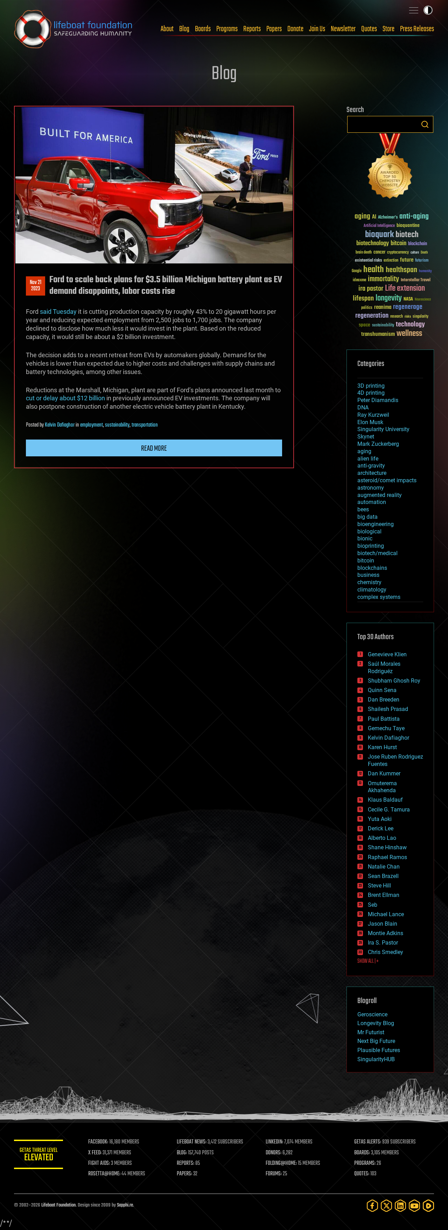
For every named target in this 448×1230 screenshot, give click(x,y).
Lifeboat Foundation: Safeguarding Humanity (73, 29)
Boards (203, 29)
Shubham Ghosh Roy (394, 680)
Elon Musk (370, 422)
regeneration (371, 316)
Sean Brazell (383, 876)
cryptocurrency (398, 252)
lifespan (363, 299)
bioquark (379, 235)
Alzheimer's (388, 217)
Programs (227, 29)
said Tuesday (58, 311)
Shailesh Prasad (388, 709)
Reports (252, 29)
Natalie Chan (384, 866)
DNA (363, 407)
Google (357, 271)
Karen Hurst (382, 747)
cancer (379, 252)
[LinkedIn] (400, 1206)
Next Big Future (376, 1041)
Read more (154, 449)
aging (362, 216)
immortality (383, 279)
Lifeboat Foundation (58, 1205)
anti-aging (414, 216)
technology (410, 325)
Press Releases (417, 29)
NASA (408, 299)
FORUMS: (274, 1174)
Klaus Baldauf (385, 799)
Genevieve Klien (387, 654)
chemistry (369, 582)
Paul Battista (384, 719)
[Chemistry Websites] (390, 167)
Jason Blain (382, 923)
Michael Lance (386, 914)
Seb (372, 904)
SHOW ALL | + (368, 961)
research (396, 317)
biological (369, 531)
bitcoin (398, 243)
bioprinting (370, 546)
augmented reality (379, 495)
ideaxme (359, 280)
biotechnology (372, 243)
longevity (389, 298)
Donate (295, 29)
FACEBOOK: (98, 1142)
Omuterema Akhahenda (382, 787)
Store (388, 29)
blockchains (372, 568)
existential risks (368, 260)
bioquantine (408, 225)
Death (424, 253)
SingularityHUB (376, 1059)
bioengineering (375, 524)
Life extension (405, 288)
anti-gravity (371, 465)
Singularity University (383, 429)
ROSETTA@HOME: (104, 1174)
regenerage (407, 307)
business (368, 575)
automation (371, 502)
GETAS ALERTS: (367, 1142)
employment (91, 425)
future (406, 260)
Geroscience (372, 1014)
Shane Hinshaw (387, 847)
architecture (371, 473)
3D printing (371, 385)
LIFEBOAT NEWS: (191, 1142)
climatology (371, 589)
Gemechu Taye (386, 728)
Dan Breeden (383, 699)
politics (366, 308)
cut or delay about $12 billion (65, 398)
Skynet (365, 436)
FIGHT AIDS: (99, 1163)
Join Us (317, 29)
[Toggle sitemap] (413, 10)
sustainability (117, 425)
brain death (364, 252)
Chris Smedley (385, 952)
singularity (420, 317)
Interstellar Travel (415, 280)
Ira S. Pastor (383, 942)
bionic (364, 538)
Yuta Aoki (380, 819)
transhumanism (378, 334)
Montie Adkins (385, 933)
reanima (382, 307)
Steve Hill (379, 885)
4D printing (371, 392)
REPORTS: (185, 1163)
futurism (421, 260)
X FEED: (95, 1153)
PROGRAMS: (365, 1163)
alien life (367, 458)
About (167, 29)
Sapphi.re (125, 1205)
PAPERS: (184, 1174)
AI (374, 217)
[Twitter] (386, 1206)
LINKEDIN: (274, 1142)
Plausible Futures (378, 1050)
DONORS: (273, 1153)
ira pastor (370, 289)
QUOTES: (361, 1174)
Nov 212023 (35, 285)
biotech (407, 235)
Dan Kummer (384, 773)
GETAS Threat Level (38, 1155)
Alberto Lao (382, 838)
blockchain (417, 244)
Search (424, 124)
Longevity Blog (375, 1023)
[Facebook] (372, 1206)
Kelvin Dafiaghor (60, 425)
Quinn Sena (382, 690)
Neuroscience (423, 300)
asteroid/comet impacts (386, 480)
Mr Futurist (370, 1032)
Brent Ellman (383, 895)
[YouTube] (414, 1206)
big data (367, 516)
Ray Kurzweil (373, 415)
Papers (274, 29)
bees (363, 509)
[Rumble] (428, 1206)
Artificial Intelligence (379, 226)
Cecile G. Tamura (389, 809)
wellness (409, 333)
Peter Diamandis (377, 400)
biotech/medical (377, 553)
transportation (145, 425)
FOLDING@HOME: (281, 1163)
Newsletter (343, 29)
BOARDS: (362, 1153)
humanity (425, 271)
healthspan (401, 270)
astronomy (370, 487)
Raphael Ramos (387, 857)
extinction (391, 260)
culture (415, 253)
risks (408, 317)
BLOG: (182, 1153)
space (364, 325)
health (373, 270)
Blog (184, 29)
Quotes (369, 29)
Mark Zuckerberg (378, 444)
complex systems (378, 597)
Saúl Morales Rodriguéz (384, 668)
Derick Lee (380, 828)
